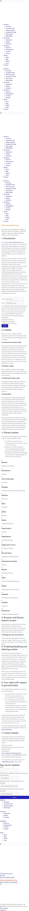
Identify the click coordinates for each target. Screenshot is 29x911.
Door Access (9, 34)
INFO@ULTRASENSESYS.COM (8, 880)
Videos (7, 61)
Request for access (8, 319)
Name (3, 299)
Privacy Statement (7, 729)
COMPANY (3, 821)
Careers (8, 53)
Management (9, 49)
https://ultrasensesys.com (16, 242)
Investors (8, 51)
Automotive (9, 40)
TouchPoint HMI (10, 28)
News (7, 57)
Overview (8, 26)
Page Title (3, 791)
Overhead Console (11, 32)
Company (6, 45)
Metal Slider (9, 36)
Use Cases (7, 38)
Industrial (8, 44)
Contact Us (3, 910)
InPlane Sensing (10, 30)
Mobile (8, 42)
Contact (6, 65)
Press (7, 63)
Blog (7, 59)
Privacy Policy (4, 908)
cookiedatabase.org (7, 761)
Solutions (6, 24)
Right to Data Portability (9, 323)
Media (6, 55)
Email (3, 303)
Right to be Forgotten (9, 321)
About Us (8, 47)
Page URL (3, 783)
